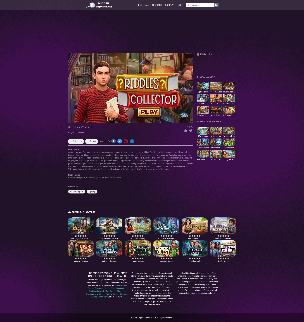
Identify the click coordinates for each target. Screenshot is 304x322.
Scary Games (98, 294)
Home (139, 5)
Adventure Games (102, 288)
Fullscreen (77, 141)
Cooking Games (95, 291)
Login (180, 5)
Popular (169, 5)
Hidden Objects (76, 192)
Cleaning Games (118, 288)
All (147, 5)
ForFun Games (109, 291)
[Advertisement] (152, 31)
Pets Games (103, 297)
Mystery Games (112, 294)
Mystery (92, 192)
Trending (157, 5)
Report (93, 141)
